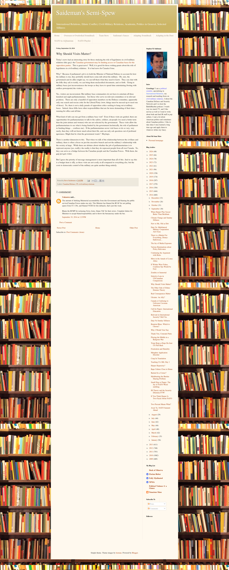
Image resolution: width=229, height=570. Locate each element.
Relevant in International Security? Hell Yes (160, 315)
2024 (151, 158)
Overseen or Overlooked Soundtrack (79, 35)
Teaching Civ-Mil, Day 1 (160, 362)
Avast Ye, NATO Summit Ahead (160, 409)
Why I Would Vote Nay (160, 330)
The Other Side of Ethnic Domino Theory (160, 288)
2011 (151, 451)
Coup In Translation (158, 358)
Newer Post (61, 227)
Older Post (134, 227)
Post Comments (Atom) (75, 232)
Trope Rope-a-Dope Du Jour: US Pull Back (162, 344)
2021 (151, 169)
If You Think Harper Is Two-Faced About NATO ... (161, 398)
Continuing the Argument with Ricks (160, 254)
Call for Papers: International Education (162, 310)
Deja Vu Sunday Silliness (160, 320)
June (153, 422)
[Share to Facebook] (100, 180)
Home (57, 35)
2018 (151, 180)
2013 (151, 444)
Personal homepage (156, 140)
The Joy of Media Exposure (161, 243)
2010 (151, 455)
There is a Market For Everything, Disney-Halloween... (159, 237)
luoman (119, 552)
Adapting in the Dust (164, 35)
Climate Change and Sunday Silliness (161, 218)
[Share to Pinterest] (103, 180)
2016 (151, 187)
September (155, 208)
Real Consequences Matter (161, 293)
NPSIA (152, 482)
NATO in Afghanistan (63, 40)
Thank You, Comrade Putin (161, 333)
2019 (151, 176)
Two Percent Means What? (161, 404)
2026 (151, 151)
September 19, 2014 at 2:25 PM (74, 217)
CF (77, 184)
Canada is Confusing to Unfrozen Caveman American (159, 303)
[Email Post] (88, 180)
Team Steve (104, 35)
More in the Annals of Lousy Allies (162, 259)
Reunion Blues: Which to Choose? (160, 325)
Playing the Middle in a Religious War (160, 338)
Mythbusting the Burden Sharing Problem (160, 377)
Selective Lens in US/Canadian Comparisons (157, 278)
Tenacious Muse (155, 492)
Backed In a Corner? (158, 373)
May (153, 425)
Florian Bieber (155, 474)
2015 (151, 191)
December (155, 198)
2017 (151, 184)
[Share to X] (98, 180)
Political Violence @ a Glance (158, 487)
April (153, 429)
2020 (151, 173)
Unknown (66, 197)
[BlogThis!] (95, 180)
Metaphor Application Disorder (159, 353)
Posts (151, 504)
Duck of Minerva (156, 470)
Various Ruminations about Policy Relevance (161, 248)
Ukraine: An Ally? (158, 297)
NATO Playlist (84, 40)
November (155, 201)
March (154, 432)
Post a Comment (66, 222)
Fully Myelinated (156, 478)
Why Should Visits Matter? (161, 284)
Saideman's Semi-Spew (86, 12)
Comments (153, 508)
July (153, 418)
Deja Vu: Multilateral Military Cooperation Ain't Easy (160, 229)
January (154, 440)
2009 (151, 459)
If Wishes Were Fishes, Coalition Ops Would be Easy (161, 266)
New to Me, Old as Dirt (160, 223)
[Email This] (93, 180)
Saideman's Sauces (121, 35)
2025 (151, 155)
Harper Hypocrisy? (158, 365)
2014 (151, 195)
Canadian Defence (69, 184)
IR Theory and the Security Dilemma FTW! (161, 391)
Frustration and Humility (160, 349)
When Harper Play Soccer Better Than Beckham (160, 213)
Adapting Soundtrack (142, 35)
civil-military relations (86, 184)
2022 (151, 166)
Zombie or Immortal (158, 272)
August (154, 414)
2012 (151, 448)
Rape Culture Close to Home (161, 369)
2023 (151, 162)
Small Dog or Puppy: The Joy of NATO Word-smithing (160, 384)
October (154, 205)
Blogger (135, 552)
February (155, 436)
